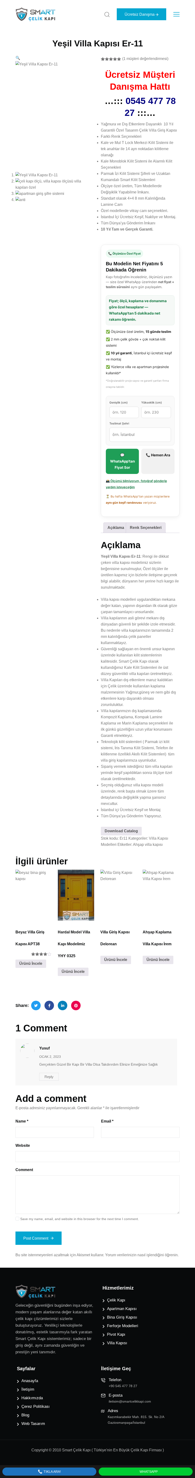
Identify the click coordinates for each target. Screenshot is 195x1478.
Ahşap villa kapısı (148, 844)
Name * (21, 1121)
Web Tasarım (33, 1423)
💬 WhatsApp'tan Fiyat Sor (122, 461)
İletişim (27, 1389)
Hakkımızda (32, 1398)
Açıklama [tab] (115, 528)
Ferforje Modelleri (122, 1326)
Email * (107, 1121)
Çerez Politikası (35, 1406)
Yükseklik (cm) (151, 402)
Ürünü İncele (30, 963)
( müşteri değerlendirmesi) (145, 59)
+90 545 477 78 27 (123, 1386)
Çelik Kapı (116, 1300)
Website (22, 1145)
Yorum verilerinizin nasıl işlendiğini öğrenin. (142, 1255)
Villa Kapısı (117, 1343)
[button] (17, 58)
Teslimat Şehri (119, 423)
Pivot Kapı (116, 1334)
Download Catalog (121, 831)
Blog (25, 1415)
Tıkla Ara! (52, 1471)
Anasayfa (29, 1381)
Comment (24, 1170)
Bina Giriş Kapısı (122, 1317)
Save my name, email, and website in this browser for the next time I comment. (79, 1219)
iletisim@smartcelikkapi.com (130, 1401)
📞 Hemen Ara (158, 455)
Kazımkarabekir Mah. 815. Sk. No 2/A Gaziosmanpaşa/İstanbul (136, 1419)
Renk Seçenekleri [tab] (145, 528)
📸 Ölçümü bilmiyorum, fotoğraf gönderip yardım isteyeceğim (136, 484)
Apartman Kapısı (122, 1308)
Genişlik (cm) (118, 402)
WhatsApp (148, 1471)
